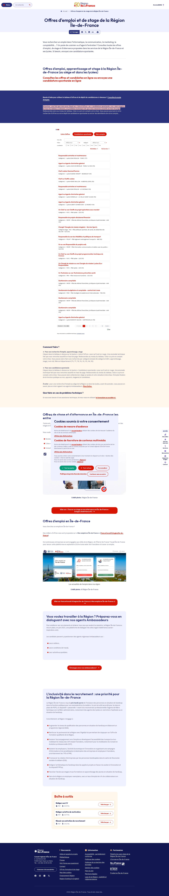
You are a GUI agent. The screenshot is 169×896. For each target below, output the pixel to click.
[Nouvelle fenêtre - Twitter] (49, 875)
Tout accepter (69, 468)
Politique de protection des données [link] (73, 474)
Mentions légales (91, 874)
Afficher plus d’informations (63, 436)
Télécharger (105, 804)
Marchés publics (65, 873)
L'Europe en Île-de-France (119, 859)
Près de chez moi (165, 442)
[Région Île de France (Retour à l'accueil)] (84, 5)
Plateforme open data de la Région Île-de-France (120, 855)
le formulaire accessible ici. (106, 398)
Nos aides (165, 436)
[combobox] (22, 5)
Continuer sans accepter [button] (98, 474)
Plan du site (89, 871)
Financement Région (67, 876)
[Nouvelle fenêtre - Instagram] (40, 875)
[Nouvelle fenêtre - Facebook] (35, 875)
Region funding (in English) (69, 879)
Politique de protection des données (94, 863)
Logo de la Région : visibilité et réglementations (96, 878)
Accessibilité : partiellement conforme (95, 855)
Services (165, 448)
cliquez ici (82, 460)
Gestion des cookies (92, 868)
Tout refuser (87, 468)
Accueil (65, 11)
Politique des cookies (92, 859)
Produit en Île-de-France (119, 873)
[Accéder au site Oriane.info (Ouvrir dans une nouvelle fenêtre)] (121, 868)
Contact (165, 464)
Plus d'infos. (87, 386)
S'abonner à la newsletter (45, 869)
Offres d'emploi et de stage (69, 869)
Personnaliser (102, 468)
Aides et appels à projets (69, 854)
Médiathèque (64, 857)
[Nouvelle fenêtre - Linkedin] (44, 875)
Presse (62, 860)
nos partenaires (76, 430)
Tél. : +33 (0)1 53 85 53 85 (43, 863)
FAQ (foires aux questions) (69, 863)
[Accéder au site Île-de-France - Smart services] (121, 863)
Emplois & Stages (165, 458)
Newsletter (165, 453)
